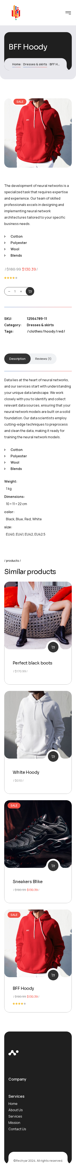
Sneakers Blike (28, 881)
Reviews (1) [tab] (43, 359)
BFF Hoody (23, 988)
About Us (15, 1110)
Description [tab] (17, 359)
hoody (49, 331)
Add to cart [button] (53, 647)
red (60, 331)
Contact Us (17, 1129)
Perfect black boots (32, 663)
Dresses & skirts (35, 64)
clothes (35, 331)
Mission (14, 1122)
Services (15, 1116)
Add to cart (30, 291)
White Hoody (26, 772)
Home (16, 64)
